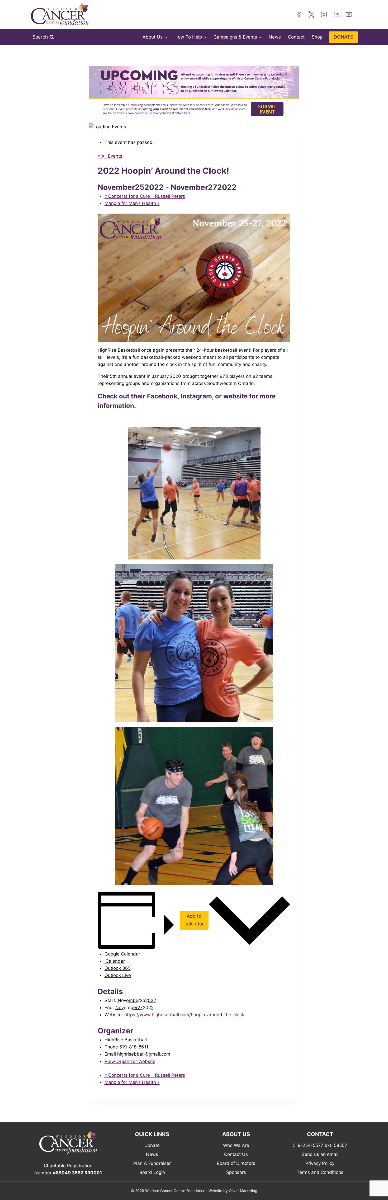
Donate (152, 1145)
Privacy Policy (319, 1163)
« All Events (110, 156)
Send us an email (320, 1154)
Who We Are (236, 1145)
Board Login (152, 1172)
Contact (296, 37)
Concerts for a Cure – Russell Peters (145, 196)
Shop (317, 37)
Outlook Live (118, 975)
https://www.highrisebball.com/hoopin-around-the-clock (184, 1014)
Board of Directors (236, 1163)
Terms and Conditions (320, 1172)
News (275, 37)
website (235, 396)
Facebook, (163, 396)
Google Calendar (122, 954)
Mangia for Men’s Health (132, 203)
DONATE (343, 37)
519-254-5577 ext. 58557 (320, 1145)
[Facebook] (298, 14)
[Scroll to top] (376, 1182)
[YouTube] (349, 14)
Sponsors (236, 1172)
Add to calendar (194, 919)
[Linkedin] (336, 14)
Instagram (196, 396)
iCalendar (115, 961)
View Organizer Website (130, 1061)
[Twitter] (311, 14)
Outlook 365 (118, 968)
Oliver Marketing (243, 1190)
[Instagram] (324, 14)
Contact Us (236, 1154)
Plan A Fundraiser (152, 1163)
